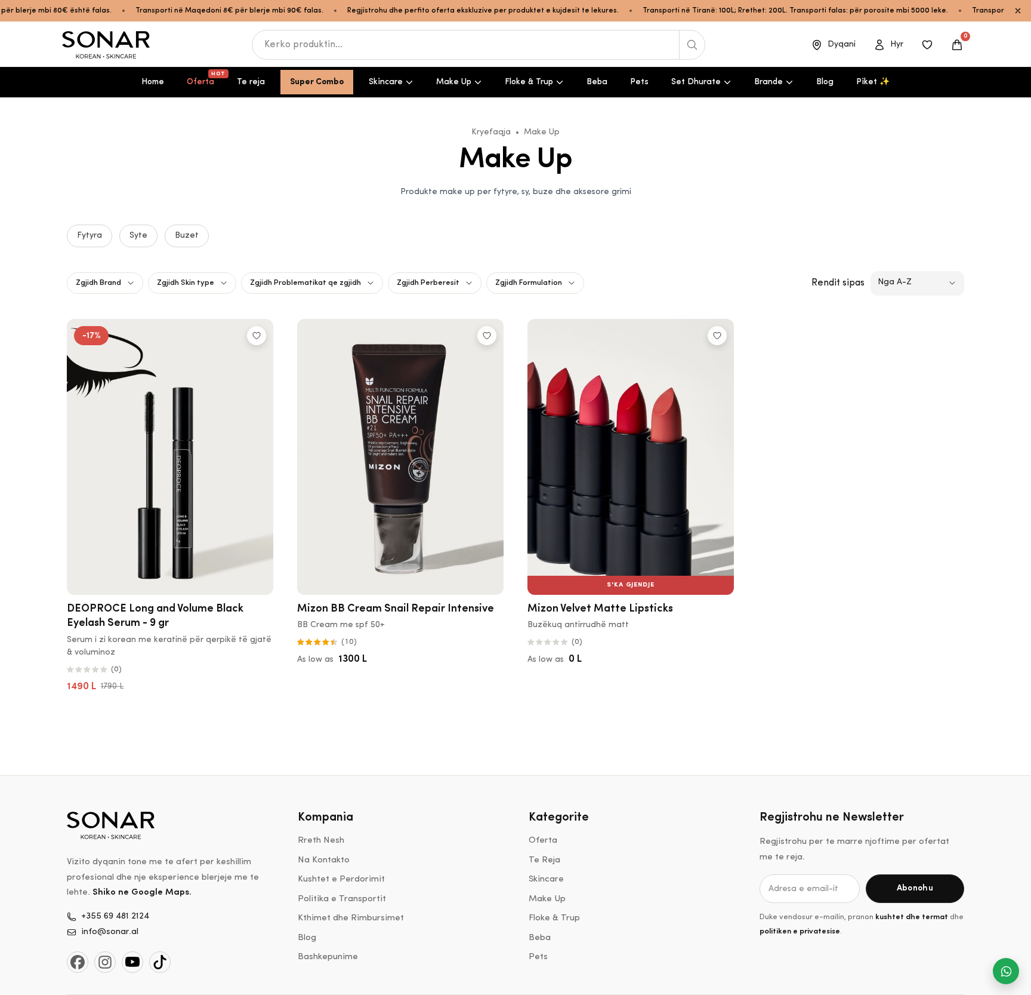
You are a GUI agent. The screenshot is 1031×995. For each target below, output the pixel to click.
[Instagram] (105, 962)
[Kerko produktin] (692, 45)
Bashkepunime (328, 957)
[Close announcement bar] (1018, 11)
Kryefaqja (491, 132)
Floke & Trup (529, 82)
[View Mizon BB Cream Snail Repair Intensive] (400, 457)
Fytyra (89, 235)
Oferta (205, 79)
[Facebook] (77, 962)
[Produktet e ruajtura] (927, 45)
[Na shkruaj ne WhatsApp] (1006, 971)
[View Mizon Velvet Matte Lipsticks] (630, 457)
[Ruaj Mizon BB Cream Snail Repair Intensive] (486, 335)
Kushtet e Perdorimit (341, 879)
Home (152, 82)
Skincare (386, 82)
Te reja (251, 82)
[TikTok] (160, 962)
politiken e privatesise (800, 931)
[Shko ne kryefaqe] (107, 45)
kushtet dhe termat (911, 917)
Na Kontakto (324, 860)
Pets (639, 82)
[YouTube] (132, 962)
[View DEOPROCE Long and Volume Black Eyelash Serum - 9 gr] (170, 457)
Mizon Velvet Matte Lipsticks (600, 609)
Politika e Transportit (342, 899)
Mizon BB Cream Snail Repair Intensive (395, 609)
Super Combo (317, 82)
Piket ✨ (873, 82)
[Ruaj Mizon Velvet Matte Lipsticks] (717, 335)
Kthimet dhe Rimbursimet (351, 918)
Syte (138, 235)
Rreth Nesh (321, 840)
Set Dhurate (696, 82)
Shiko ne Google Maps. (142, 892)
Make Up (453, 82)
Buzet (187, 235)
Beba (597, 82)
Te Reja (544, 860)
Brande (768, 82)
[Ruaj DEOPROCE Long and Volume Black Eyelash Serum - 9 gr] (256, 335)
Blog (825, 82)
